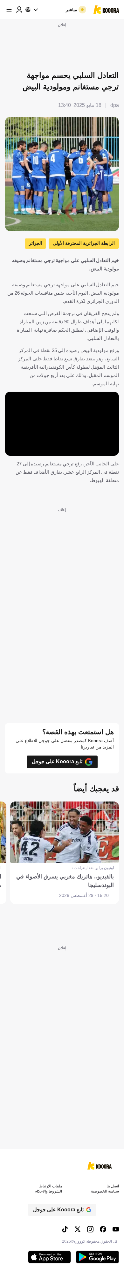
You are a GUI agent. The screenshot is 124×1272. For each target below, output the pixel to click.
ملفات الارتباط (50, 1186)
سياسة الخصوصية (105, 1191)
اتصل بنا (113, 1186)
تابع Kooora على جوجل (57, 761)
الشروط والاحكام (48, 1191)
